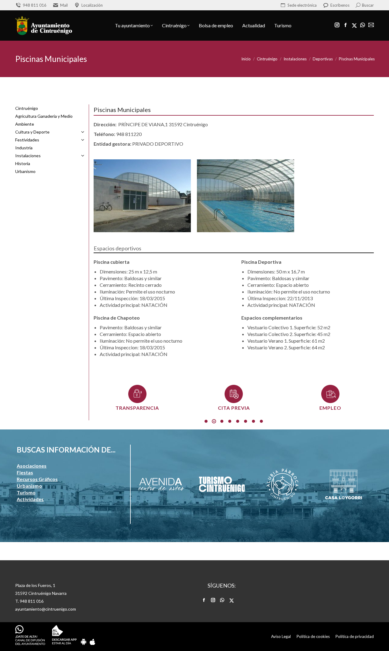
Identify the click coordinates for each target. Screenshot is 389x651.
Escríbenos (339, 5)
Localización (92, 5)
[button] (206, 421)
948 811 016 (34, 5)
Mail (64, 5)
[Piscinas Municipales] (165, 195)
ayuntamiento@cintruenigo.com (45, 609)
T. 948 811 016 (29, 601)
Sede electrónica (302, 5)
